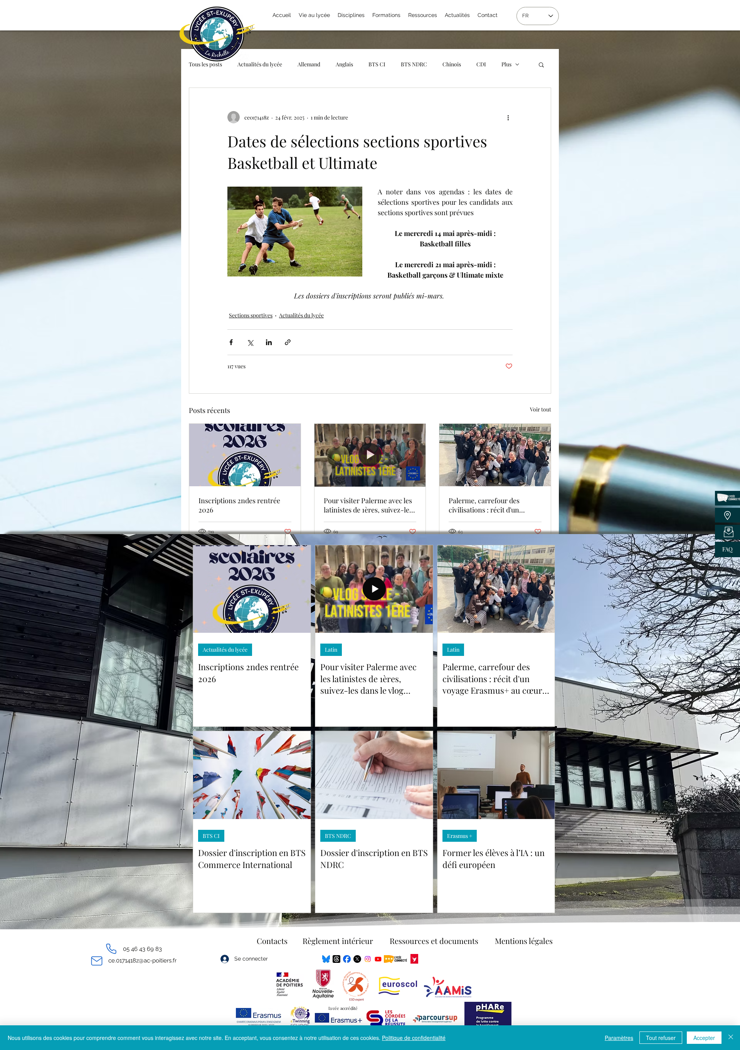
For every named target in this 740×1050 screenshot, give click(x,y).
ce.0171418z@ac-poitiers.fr (142, 960)
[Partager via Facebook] (231, 342)
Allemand (309, 64)
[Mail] (96, 960)
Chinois (451, 64)
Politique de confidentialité (414, 1038)
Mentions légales (524, 940)
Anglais (344, 64)
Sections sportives (250, 315)
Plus (506, 64)
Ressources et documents (434, 940)
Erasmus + (459, 835)
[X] (357, 959)
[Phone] (111, 948)
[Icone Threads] (336, 959)
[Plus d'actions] (508, 117)
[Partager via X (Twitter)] (250, 342)
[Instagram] (368, 959)
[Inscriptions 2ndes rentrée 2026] (245, 455)
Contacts (272, 940)
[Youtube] (378, 959)
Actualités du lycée (259, 64)
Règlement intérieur (338, 940)
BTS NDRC (414, 64)
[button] (541, 64)
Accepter (704, 1038)
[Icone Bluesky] (326, 959)
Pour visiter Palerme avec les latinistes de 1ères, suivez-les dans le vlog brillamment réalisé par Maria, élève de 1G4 (368, 505)
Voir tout (540, 409)
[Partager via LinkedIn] (268, 342)
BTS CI (376, 64)
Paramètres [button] (619, 1038)
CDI (481, 64)
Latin (331, 649)
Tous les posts (205, 64)
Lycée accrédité (343, 1008)
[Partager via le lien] (287, 342)
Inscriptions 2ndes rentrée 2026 (239, 505)
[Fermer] (730, 1037)
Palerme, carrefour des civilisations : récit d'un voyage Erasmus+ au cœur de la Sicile (493, 505)
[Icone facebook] (347, 959)
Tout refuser (661, 1038)
